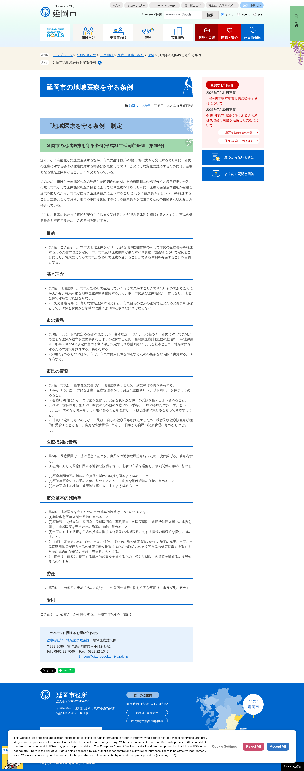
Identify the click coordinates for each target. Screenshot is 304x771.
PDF (261, 14)
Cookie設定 (292, 766)
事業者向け (118, 37)
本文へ (117, 5)
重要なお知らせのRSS (238, 140)
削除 (100, 63)
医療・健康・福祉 (130, 55)
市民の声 (255, 5)
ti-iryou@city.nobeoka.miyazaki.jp (103, 656)
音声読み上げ (193, 5)
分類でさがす (86, 55)
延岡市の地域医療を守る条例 (74, 62)
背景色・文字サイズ (220, 5)
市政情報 (177, 37)
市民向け (88, 37)
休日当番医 (252, 37)
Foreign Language (164, 5)
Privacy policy (107, 742)
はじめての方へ (136, 5)
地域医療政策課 (78, 640)
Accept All (278, 746)
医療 (151, 55)
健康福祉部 (55, 640)
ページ (246, 14)
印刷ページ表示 (139, 106)
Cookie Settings (224, 746)
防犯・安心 (229, 37)
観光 (148, 37)
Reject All (253, 746)
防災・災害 (207, 37)
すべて (230, 14)
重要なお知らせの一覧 (238, 132)
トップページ (63, 55)
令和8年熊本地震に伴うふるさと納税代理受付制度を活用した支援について (232, 120)
